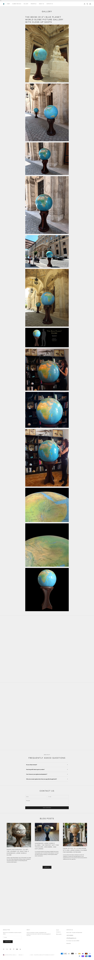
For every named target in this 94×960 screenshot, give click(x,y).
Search (57, 929)
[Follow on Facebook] (3, 949)
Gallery (26, 3)
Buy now (46, 741)
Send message (47, 807)
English (21, 954)
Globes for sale (16, 3)
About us (41, 3)
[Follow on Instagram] (10, 949)
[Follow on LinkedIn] (20, 949)
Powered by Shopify (49, 954)
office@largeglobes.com (71, 938)
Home (8, 3)
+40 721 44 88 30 (70, 935)
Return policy (58, 934)
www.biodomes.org (47, 921)
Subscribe (8, 941)
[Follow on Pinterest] (13, 949)
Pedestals (33, 3)
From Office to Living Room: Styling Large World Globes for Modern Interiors (75, 850)
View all (47, 867)
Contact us (50, 3)
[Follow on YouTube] (17, 949)
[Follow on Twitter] (7, 949)
